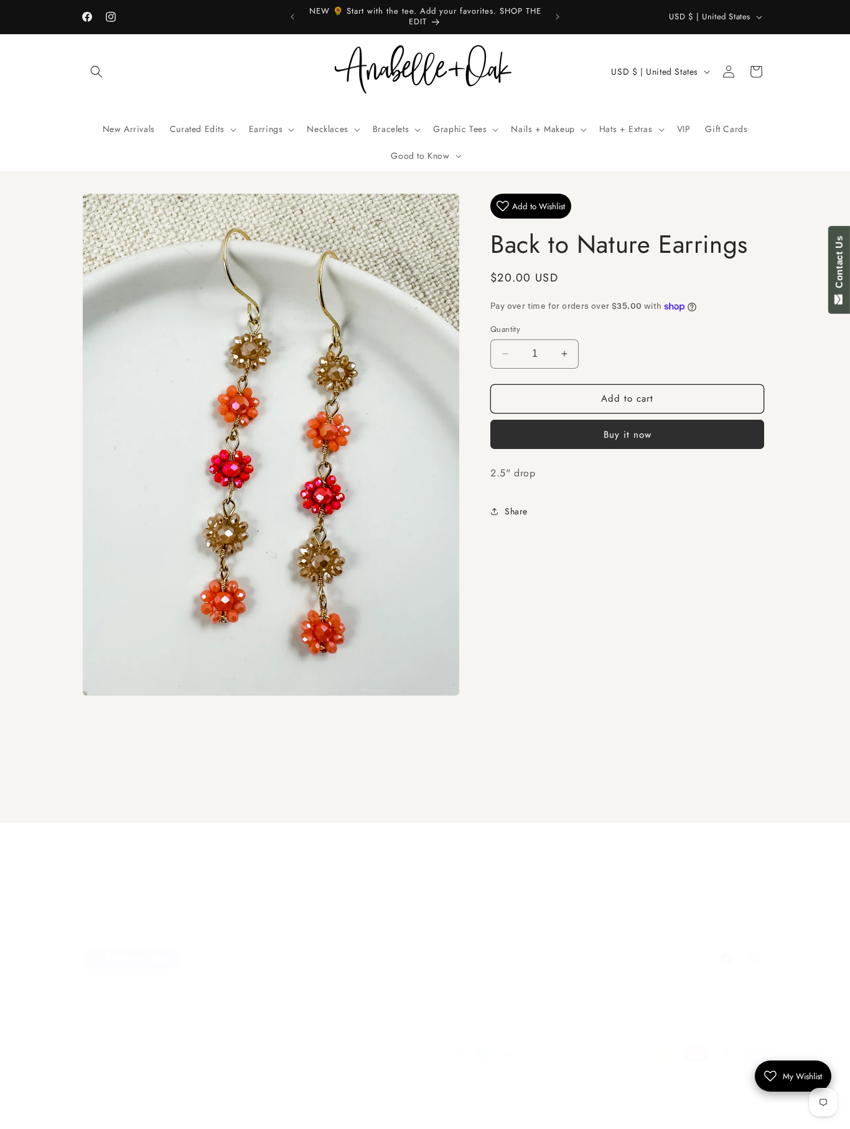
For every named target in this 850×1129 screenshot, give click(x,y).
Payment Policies (425, 927)
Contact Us (839, 264)
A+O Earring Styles (412, 905)
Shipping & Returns (598, 905)
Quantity (505, 329)
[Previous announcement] (292, 17)
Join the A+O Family (244, 905)
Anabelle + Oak (139, 1113)
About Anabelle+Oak (504, 905)
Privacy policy (269, 1112)
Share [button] (516, 511)
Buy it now (628, 434)
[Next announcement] (557, 17)
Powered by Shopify (201, 1113)
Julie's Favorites (328, 905)
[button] (96, 71)
